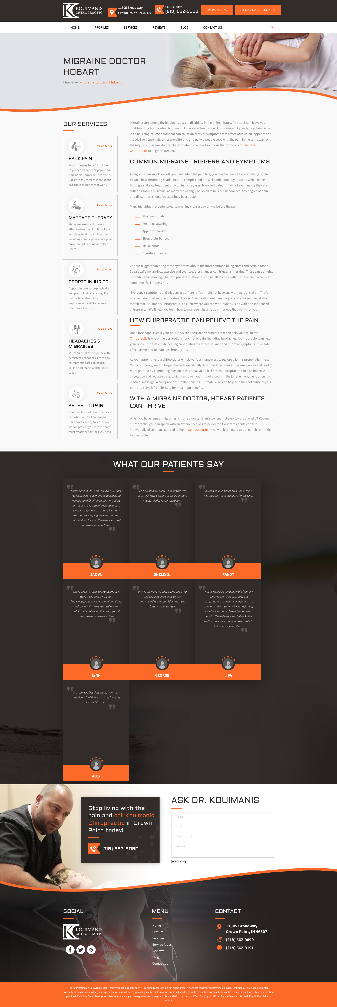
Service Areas (162, 945)
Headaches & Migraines (85, 344)
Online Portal (217, 10)
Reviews (159, 27)
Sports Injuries (88, 282)
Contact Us (212, 27)
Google (91, 949)
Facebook (70, 949)
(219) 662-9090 (181, 11)
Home (75, 27)
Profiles (101, 27)
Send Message (179, 861)
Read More (105, 146)
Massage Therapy (90, 217)
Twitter (80, 949)
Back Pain (80, 158)
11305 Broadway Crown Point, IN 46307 (246, 929)
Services (131, 27)
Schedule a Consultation (258, 10)
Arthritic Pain (86, 405)
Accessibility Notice (250, 996)
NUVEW (194, 996)
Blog (184, 27)
